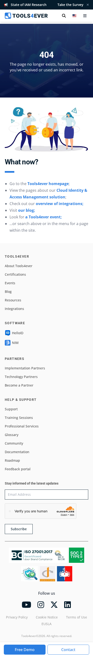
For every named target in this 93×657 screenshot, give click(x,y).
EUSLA (46, 624)
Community (14, 443)
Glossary (11, 434)
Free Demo (25, 649)
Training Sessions (19, 417)
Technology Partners (21, 376)
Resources (13, 300)
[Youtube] (26, 604)
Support (11, 409)
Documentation (17, 452)
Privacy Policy (17, 617)
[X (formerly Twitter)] (54, 604)
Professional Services (22, 426)
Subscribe (19, 529)
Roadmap (12, 460)
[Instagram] (41, 604)
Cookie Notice (47, 617)
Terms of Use (76, 617)
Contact (68, 649)
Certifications (15, 274)
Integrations (14, 308)
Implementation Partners (25, 368)
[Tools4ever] (26, 16)
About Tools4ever (18, 266)
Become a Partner (19, 385)
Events (10, 283)
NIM (15, 342)
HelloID (17, 333)
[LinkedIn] (67, 604)
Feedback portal (18, 469)
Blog (8, 291)
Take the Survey (70, 4)
